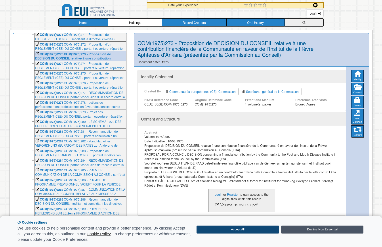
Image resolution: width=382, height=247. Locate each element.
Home (83, 22)
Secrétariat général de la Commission (272, 91)
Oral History (255, 22)
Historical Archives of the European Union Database (101, 10)
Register (233, 194)
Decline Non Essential (322, 229)
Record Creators (194, 22)
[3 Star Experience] (256, 5)
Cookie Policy (99, 234)
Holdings (135, 22)
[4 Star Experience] (260, 5)
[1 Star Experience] (246, 5)
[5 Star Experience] (265, 5)
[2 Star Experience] (251, 5)
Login (313, 13)
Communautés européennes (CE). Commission (202, 91)
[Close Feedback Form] (315, 5)
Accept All (237, 229)
